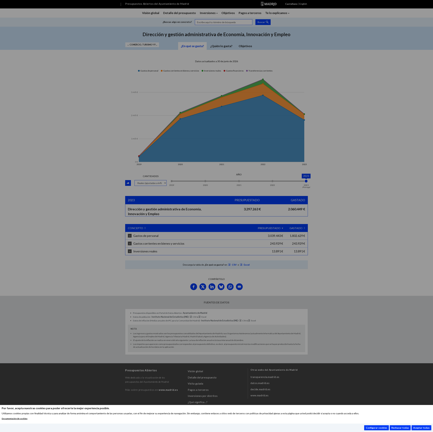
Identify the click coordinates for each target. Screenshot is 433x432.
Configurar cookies (376, 427)
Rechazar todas (400, 427)
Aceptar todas (421, 427)
